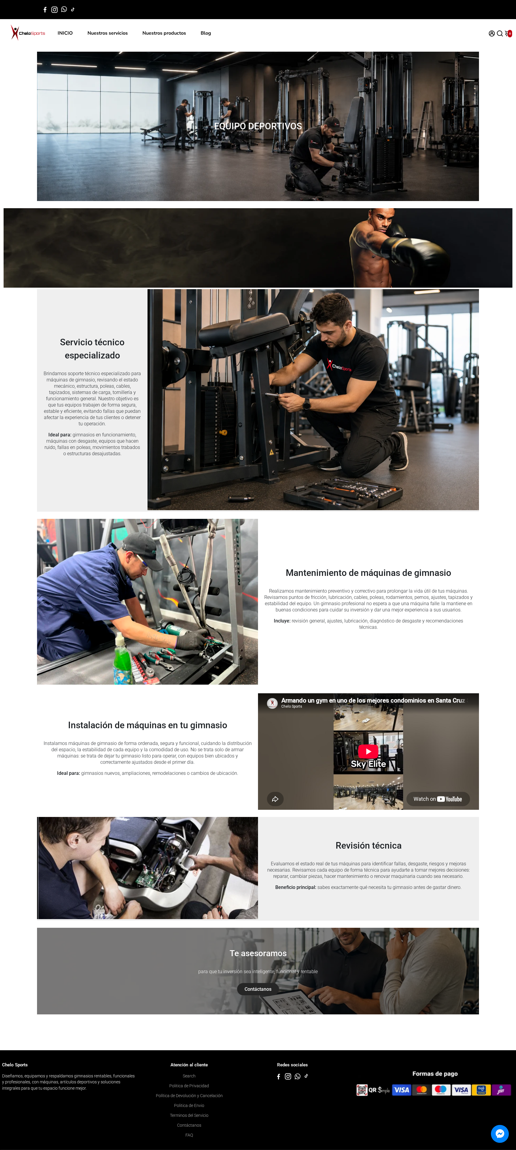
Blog (206, 33)
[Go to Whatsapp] (64, 10)
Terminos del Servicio (189, 1115)
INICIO (65, 33)
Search (189, 1076)
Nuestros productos (164, 33)
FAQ (189, 1135)
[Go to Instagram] (54, 10)
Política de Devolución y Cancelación (189, 1095)
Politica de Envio (189, 1105)
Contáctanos (189, 1125)
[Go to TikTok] (73, 10)
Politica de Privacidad (189, 1085)
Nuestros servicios (107, 33)
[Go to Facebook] (45, 10)
